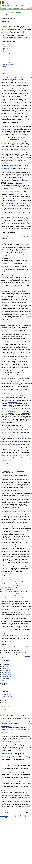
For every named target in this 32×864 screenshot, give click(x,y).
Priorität (27, 283)
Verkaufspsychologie (6, 672)
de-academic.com (5, 2)
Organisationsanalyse (18, 432)
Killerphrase (4, 772)
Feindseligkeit (5, 753)
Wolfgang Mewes (7, 180)
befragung (14, 455)
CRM (6, 188)
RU (21, 1)
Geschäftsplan (4, 666)
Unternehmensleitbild (22, 441)
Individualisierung (20, 254)
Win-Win (3, 686)
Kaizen (3, 664)
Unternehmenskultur (6, 37)
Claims (22, 314)
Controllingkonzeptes (14, 139)
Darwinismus (4, 688)
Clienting (3, 718)
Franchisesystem (22, 429)
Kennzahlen (10, 419)
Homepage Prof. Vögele (7, 696)
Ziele (26, 328)
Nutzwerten (4, 90)
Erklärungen (8, 14)
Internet (20, 260)
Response (25, 203)
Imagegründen (20, 471)
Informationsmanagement (7, 533)
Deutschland (9, 102)
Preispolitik (21, 163)
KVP (8, 664)
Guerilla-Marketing (5, 670)
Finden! (29, 8)
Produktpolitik (19, 35)
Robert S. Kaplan (16, 212)
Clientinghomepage (6, 694)
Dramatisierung (14, 311)
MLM (20, 384)
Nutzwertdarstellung (17, 313)
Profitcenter (4, 129)
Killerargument (5, 763)
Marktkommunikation (20, 310)
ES (27, 1)
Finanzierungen (25, 413)
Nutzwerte (10, 413)
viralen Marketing (26, 223)
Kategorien (4, 699)
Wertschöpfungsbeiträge (20, 132)
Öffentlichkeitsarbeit (6, 168)
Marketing (16, 29)
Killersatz (3, 781)
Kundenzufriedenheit (14, 336)
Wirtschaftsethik (5, 678)
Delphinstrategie (5, 668)
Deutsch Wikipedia (16, 12)
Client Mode (6, 712)
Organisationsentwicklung (16, 172)
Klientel (8, 684)
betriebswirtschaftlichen (14, 111)
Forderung (22, 395)
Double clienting (5, 726)
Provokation (4, 311)
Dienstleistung (22, 252)
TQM (14, 144)
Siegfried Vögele (13, 200)
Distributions (13, 163)
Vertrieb (8, 35)
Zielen (21, 111)
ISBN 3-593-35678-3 (19, 650)
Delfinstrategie (5, 735)
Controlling (11, 85)
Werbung (5, 206)
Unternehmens (19, 32)
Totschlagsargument (6, 790)
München (10, 203)
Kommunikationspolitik (15, 165)
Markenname (4, 702)
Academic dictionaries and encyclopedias (12, 5)
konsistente (6, 302)
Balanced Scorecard (15, 157)
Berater (5, 408)
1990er (8, 214)
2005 (18, 266)
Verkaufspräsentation (6, 800)
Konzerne (27, 247)
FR (30, 1)
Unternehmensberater (9, 77)
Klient (2, 684)
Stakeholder (9, 38)
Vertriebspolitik (6, 82)
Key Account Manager (6, 327)
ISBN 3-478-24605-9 (23, 652)
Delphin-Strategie (5, 744)
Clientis (27, 712)
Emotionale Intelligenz (6, 676)
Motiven (8, 556)
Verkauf (24, 166)
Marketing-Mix (27, 236)
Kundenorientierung (8, 29)
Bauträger (6, 471)
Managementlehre (26, 27)
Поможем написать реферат (15, 709)
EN (24, 1)
